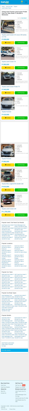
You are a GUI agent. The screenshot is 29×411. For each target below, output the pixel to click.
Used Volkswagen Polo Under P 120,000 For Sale (8, 337)
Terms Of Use (4, 409)
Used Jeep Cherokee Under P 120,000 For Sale (8, 334)
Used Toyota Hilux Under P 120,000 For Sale (8, 324)
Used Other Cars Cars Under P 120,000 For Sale (20, 299)
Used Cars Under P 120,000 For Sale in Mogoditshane (6, 261)
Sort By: (22, 18)
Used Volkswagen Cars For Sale (20, 395)
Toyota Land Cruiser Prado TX (11, 86)
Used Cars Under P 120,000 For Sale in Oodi (20, 265)
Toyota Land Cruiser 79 (9, 61)
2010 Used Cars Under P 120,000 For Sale (20, 284)
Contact (8, 42)
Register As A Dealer (20, 387)
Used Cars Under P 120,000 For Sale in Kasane (6, 266)
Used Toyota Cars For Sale (20, 391)
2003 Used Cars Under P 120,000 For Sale (8, 287)
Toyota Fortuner (6, 111)
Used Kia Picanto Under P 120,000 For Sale (20, 327)
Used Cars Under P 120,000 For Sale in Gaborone (6, 247)
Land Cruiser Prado (6, 8)
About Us (3, 391)
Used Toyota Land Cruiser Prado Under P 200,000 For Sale (8, 344)
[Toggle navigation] (26, 2)
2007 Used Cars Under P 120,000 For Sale (20, 275)
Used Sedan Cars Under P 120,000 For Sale (8, 299)
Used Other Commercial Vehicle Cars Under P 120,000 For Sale (7, 309)
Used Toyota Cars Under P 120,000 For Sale (8, 225)
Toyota (15, 6)
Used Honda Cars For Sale (21, 398)
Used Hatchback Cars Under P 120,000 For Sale (8, 296)
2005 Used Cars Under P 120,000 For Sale (8, 278)
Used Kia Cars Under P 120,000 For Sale (7, 238)
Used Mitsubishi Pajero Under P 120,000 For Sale (8, 327)
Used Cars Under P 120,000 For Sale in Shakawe (19, 261)
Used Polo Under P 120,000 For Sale (6, 318)
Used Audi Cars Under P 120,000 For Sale (20, 238)
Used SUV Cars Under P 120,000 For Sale (20, 296)
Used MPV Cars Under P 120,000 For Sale (20, 302)
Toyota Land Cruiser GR (9, 208)
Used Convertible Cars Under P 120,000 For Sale (8, 305)
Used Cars (3, 385)
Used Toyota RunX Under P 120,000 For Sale (20, 324)
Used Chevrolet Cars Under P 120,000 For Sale (8, 232)
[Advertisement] (14, 132)
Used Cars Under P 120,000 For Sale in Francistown (19, 247)
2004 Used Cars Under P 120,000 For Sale (8, 281)
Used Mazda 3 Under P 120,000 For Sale (20, 337)
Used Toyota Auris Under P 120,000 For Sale (8, 331)
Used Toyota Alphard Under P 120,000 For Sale (20, 321)
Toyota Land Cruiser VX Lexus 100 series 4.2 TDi (14, 35)
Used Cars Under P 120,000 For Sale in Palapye (19, 257)
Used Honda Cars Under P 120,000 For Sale (8, 228)
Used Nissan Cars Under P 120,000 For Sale (20, 232)
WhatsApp (22, 42)
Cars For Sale (9, 6)
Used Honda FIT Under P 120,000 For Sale (20, 318)
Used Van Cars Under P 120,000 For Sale (7, 302)
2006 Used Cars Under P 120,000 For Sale (20, 278)
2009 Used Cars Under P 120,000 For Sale (8, 284)
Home (3, 6)
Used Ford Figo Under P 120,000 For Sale (20, 331)
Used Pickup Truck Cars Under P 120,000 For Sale (20, 305)
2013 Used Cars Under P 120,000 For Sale (20, 287)
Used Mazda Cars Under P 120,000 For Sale (20, 228)
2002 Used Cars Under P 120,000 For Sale (20, 281)
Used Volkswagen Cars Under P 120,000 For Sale (20, 225)
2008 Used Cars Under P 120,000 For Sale (8, 275)
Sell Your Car (20, 385)
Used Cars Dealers (5, 387)
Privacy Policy (12, 409)
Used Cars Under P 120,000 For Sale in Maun (20, 251)
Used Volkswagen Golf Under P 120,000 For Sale (8, 321)
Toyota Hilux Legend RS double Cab (12, 183)
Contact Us (3, 393)
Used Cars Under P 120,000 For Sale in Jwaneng (6, 252)
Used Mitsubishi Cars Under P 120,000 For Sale (20, 235)
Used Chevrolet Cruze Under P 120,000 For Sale (20, 334)
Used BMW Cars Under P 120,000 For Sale (8, 235)
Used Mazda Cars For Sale (20, 400)
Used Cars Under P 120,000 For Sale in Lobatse (6, 257)
